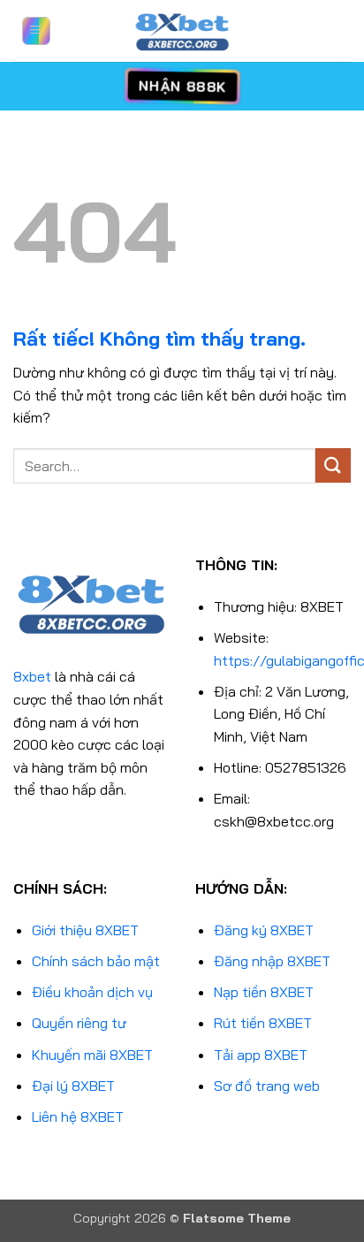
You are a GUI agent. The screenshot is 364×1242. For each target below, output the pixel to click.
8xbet (32, 676)
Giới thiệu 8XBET (85, 930)
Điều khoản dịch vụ (92, 992)
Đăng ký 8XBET (264, 930)
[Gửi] (333, 465)
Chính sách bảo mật (96, 961)
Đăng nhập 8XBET (272, 961)
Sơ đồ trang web (267, 1085)
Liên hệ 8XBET (78, 1116)
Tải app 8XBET (260, 1054)
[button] (36, 31)
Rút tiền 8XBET (263, 1023)
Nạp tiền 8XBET (264, 992)
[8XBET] (182, 31)
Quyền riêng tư (79, 1023)
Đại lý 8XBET (73, 1085)
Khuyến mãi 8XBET (92, 1054)
